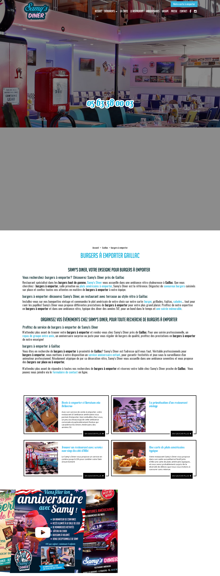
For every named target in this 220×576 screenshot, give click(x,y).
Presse (174, 11)
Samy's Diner (94, 282)
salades (177, 301)
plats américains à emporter (96, 286)
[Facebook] (190, 11)
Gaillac (105, 247)
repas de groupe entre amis (38, 335)
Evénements (109, 11)
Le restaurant (137, 11)
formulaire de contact (65, 372)
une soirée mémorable (169, 308)
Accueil (98, 11)
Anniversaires (152, 11)
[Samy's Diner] (36, 11)
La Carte (124, 11)
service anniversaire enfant (104, 354)
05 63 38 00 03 (110, 103)
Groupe (165, 11)
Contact (183, 11)
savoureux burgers (174, 286)
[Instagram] (195, 11)
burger (148, 301)
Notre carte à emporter (184, 4)
